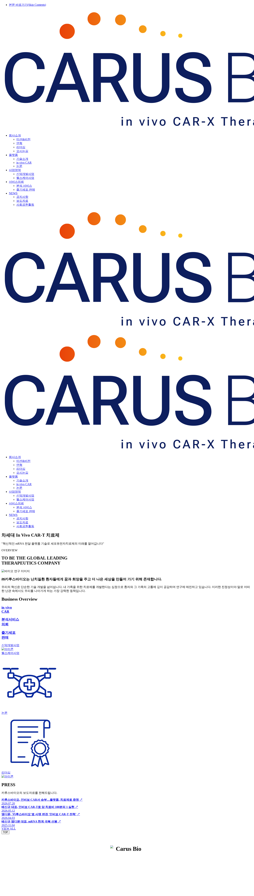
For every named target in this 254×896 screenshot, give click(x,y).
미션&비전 (23, 139)
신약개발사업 (25, 174)
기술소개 (22, 158)
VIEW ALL (8, 828)
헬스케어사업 (25, 177)
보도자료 (22, 200)
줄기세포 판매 (25, 189)
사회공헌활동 (25, 204)
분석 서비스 (24, 185)
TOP (5, 832)
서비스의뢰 (16, 181)
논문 (19, 166)
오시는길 (22, 151)
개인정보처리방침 (111, 859)
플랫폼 (13, 155)
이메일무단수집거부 (141, 859)
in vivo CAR (24, 162)
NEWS (13, 193)
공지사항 (22, 196)
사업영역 (15, 170)
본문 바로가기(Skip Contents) (27, 4)
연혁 (19, 143)
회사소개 (15, 135)
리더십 (20, 147)
